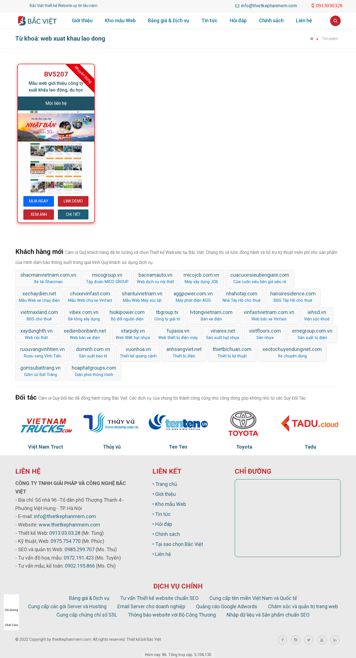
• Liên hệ (161, 554)
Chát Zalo (11, 625)
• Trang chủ (164, 484)
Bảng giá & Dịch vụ (168, 20)
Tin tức (209, 20)
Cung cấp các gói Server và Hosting (67, 606)
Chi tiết (73, 214)
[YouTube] (321, 639)
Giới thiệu (82, 20)
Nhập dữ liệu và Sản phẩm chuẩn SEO (268, 615)
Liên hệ (304, 20)
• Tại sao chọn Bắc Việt (177, 544)
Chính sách (271, 20)
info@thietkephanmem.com (65, 516)
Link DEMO (73, 201)
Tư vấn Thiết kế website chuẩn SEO (159, 598)
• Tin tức (161, 514)
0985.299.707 (80, 549)
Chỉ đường (11, 610)
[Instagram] (295, 639)
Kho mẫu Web (120, 20)
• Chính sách (166, 534)
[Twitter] (308, 639)
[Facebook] (282, 639)
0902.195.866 (80, 566)
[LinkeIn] (334, 639)
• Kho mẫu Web (169, 504)
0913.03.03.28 (64, 533)
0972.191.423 (79, 558)
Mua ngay (38, 201)
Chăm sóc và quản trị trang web (303, 606)
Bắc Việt (154, 639)
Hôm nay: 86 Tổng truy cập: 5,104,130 (178, 654)
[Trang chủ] (311, 38)
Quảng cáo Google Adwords (226, 606)
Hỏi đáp (238, 20)
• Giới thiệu (164, 494)
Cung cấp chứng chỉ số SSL (86, 615)
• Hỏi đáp (162, 524)
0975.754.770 (66, 541)
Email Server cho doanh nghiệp (151, 606)
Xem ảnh (39, 214)
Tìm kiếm (330, 38)
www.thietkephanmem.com (69, 525)
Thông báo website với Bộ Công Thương (172, 615)
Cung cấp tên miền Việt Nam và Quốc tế (253, 598)
